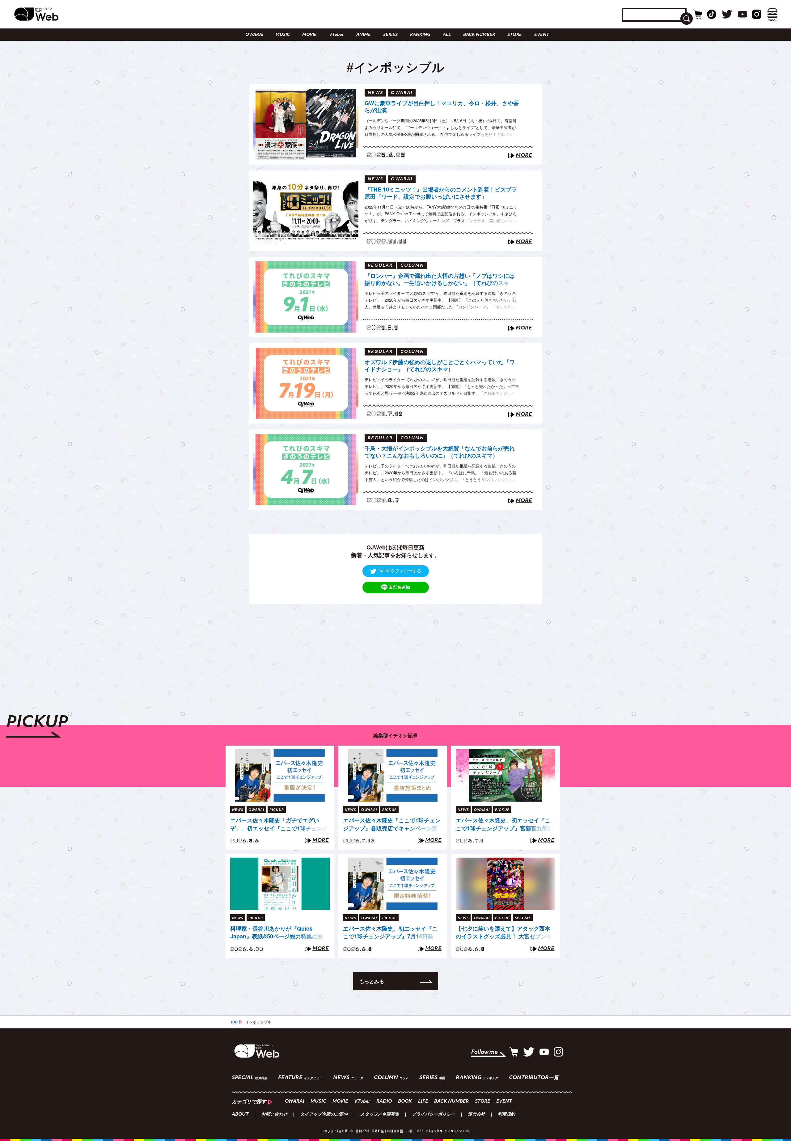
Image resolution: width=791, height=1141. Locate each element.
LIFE (423, 1101)
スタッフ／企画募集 (379, 1115)
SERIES (390, 35)
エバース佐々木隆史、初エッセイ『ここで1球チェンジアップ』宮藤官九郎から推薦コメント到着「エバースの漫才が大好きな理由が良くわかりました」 (504, 824)
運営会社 (476, 1115)
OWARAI (254, 35)
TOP (234, 1022)
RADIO (384, 1101)
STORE (514, 35)
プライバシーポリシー (433, 1115)
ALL (447, 35)
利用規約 (506, 1115)
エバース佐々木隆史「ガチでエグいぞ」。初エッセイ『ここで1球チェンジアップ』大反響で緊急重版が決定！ (279, 824)
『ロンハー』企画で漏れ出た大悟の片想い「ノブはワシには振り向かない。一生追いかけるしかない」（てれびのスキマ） (440, 280)
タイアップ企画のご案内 (324, 1115)
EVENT (541, 35)
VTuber (336, 35)
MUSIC (283, 35)
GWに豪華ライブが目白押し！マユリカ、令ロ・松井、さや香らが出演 (442, 107)
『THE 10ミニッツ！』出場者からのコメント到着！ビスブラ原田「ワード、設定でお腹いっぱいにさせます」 (441, 193)
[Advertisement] (395, 647)
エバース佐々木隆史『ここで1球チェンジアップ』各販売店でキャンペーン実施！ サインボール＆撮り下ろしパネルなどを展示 (392, 824)
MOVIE (309, 35)
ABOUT (240, 1115)
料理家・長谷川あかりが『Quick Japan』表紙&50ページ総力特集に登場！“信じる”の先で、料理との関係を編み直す (277, 933)
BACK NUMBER (479, 35)
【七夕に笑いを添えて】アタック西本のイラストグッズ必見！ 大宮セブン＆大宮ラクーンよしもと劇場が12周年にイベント (504, 933)
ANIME (363, 35)
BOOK (405, 1101)
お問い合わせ (274, 1115)
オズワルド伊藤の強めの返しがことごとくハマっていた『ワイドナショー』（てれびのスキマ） (440, 366)
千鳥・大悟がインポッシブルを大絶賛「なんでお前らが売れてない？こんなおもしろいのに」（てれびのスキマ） (440, 452)
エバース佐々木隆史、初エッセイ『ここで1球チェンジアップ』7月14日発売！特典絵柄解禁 (390, 933)
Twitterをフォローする (399, 570)
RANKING (420, 35)
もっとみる (371, 981)
